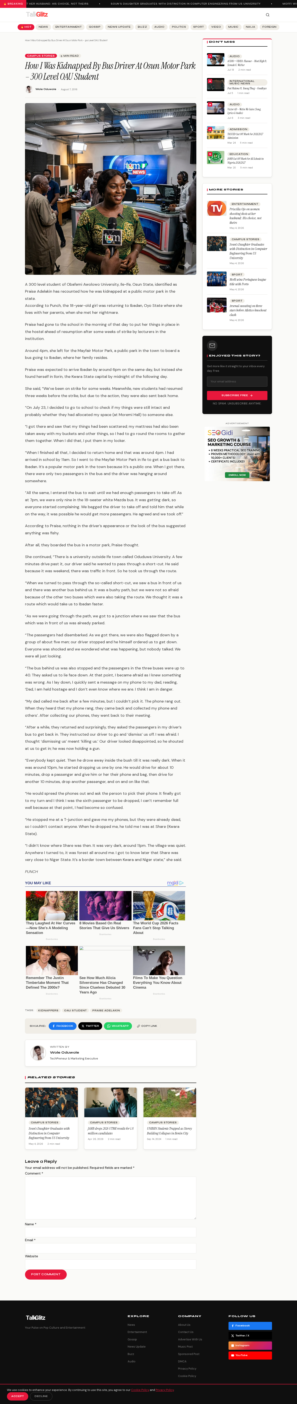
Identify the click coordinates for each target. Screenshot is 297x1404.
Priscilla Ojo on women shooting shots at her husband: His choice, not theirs (245, 216)
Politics (179, 26)
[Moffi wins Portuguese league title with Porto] (217, 279)
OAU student (75, 1010)
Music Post (185, 1346)
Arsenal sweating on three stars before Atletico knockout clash (248, 310)
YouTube (241, 1355)
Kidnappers (48, 1010)
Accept (17, 1396)
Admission (238, 129)
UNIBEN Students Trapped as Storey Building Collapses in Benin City (169, 1131)
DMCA (182, 1361)
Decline (41, 1396)
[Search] (267, 14)
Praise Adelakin (106, 1010)
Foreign (269, 26)
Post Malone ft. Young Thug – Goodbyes (247, 88)
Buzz (142, 26)
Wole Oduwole (45, 89)
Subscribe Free (235, 395)
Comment (34, 1173)
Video (216, 26)
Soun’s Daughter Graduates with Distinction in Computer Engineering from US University (177, 3)
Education (239, 154)
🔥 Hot (26, 26)
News (43, 26)
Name (31, 1224)
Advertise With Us (190, 1339)
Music (233, 26)
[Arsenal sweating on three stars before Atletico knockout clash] (217, 305)
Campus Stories (41, 55)
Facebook (242, 1325)
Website (31, 1256)
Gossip (95, 26)
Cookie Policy (187, 1376)
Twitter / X (242, 1335)
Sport (198, 26)
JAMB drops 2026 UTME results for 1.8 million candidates (110, 1131)
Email (30, 1240)
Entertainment (68, 26)
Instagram (242, 1345)
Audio (159, 26)
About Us (184, 1325)
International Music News (242, 82)
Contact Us (186, 1332)
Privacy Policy (187, 1368)
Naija (250, 26)
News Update (119, 26)
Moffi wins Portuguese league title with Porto (248, 281)
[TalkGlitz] (36, 15)
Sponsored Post (188, 1354)
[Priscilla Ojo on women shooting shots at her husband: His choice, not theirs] (217, 208)
